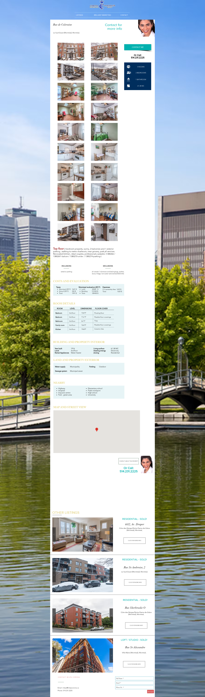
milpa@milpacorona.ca (71, 688)
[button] (124, 15)
